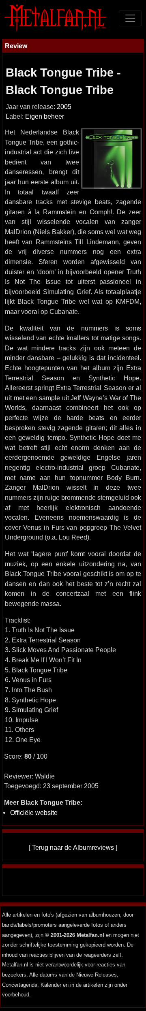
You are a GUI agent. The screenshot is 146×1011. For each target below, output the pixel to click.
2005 (64, 106)
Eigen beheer (44, 116)
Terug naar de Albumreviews (73, 847)
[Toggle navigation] (130, 18)
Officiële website (34, 812)
